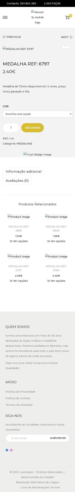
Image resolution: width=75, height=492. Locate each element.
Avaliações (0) (17, 181)
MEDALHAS (24, 143)
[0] (67, 17)
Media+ (49, 477)
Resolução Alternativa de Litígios (37, 482)
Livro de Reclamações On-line (40, 487)
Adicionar (32, 127)
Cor (6, 106)
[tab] (37, 171)
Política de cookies (17, 398)
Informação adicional (24, 172)
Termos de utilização (19, 404)
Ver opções (20, 241)
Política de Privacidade (20, 391)
